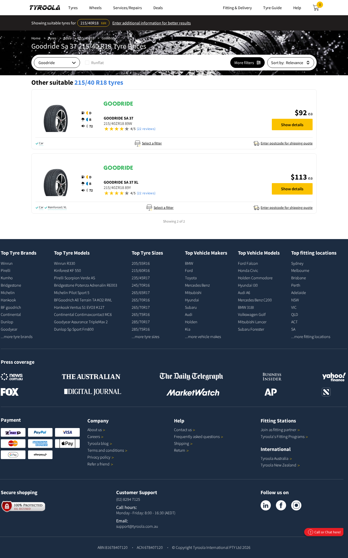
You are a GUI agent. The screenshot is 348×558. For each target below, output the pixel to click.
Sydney (297, 263)
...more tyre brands (16, 336)
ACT (294, 321)
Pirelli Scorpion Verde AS (74, 277)
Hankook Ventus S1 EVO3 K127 (79, 307)
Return (179, 450)
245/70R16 (141, 285)
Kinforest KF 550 (67, 270)
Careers (93, 436)
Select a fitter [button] (152, 143)
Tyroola (98, 443)
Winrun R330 (64, 263)
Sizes (67, 38)
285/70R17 (141, 321)
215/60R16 (141, 270)
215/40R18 (86, 38)
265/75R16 (141, 314)
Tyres (52, 38)
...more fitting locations (310, 336)
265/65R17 (141, 292)
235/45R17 (141, 277)
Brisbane (298, 277)
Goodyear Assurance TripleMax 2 (81, 321)
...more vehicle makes (203, 336)
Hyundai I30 (248, 285)
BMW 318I (246, 307)
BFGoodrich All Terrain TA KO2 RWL (83, 299)
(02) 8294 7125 (128, 499)
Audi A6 (244, 292)
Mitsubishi (193, 292)
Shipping (181, 443)
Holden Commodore (255, 277)
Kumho (7, 277)
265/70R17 (141, 307)
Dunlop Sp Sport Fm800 (74, 329)
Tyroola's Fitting (282, 436)
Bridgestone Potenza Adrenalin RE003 (85, 285)
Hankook (8, 299)
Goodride (109, 38)
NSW (295, 299)
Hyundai (192, 299)
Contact (183, 429)
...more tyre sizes (145, 336)
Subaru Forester (251, 329)
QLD (294, 314)
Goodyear (9, 329)
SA (293, 329)
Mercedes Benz (197, 285)
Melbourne (300, 270)
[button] (88, 119)
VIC (294, 307)
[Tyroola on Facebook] (281, 505)
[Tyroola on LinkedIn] (266, 505)
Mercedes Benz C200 (255, 299)
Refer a (98, 463)
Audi (188, 314)
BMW (189, 263)
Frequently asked (197, 436)
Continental (11, 314)
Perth (295, 285)
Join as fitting (278, 429)
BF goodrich (11, 307)
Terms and (105, 450)
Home (36, 38)
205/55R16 (141, 263)
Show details (292, 124)
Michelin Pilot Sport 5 (71, 292)
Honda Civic (248, 270)
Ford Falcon (248, 263)
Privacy (98, 457)
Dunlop (7, 321)
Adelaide (298, 292)
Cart (321, 6)
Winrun (7, 263)
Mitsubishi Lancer (252, 321)
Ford (189, 270)
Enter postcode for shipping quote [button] (287, 143)
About (94, 429)
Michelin (8, 292)
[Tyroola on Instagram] (296, 505)
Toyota (191, 277)
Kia (187, 329)
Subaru (191, 307)
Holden (191, 321)
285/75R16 (141, 329)
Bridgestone (11, 285)
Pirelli (5, 270)
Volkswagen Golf (251, 314)
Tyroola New (278, 464)
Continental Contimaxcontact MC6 (83, 314)
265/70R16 (141, 299)
